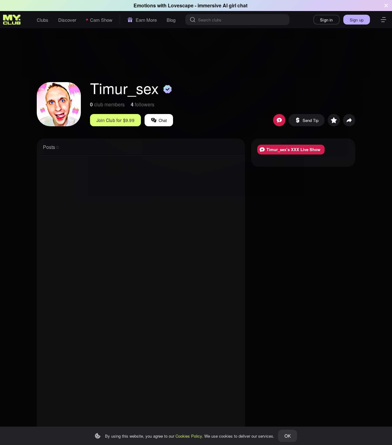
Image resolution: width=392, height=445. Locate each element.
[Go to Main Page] (12, 20)
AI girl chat (235, 5)
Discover (67, 20)
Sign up (357, 20)
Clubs (42, 20)
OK (288, 436)
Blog (171, 20)
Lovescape (181, 5)
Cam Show (101, 20)
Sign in (326, 20)
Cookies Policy (188, 436)
